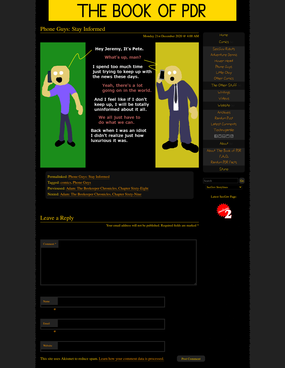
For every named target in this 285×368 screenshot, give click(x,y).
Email (49, 324)
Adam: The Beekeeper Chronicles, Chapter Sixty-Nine (100, 193)
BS (220, 136)
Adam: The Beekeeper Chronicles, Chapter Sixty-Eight (107, 188)
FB (216, 136)
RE (228, 136)
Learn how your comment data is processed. (131, 358)
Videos (224, 98)
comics (66, 182)
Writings (224, 92)
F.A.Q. (223, 156)
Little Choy (224, 72)
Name (49, 302)
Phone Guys (82, 182)
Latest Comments (224, 124)
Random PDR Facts (224, 162)
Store (223, 169)
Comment (49, 244)
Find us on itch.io (224, 136)
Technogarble (224, 130)
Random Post (224, 118)
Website (47, 345)
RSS (231, 136)
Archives (224, 112)
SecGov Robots (224, 49)
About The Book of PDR (224, 150)
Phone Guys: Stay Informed (89, 176)
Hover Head (224, 61)
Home (224, 35)
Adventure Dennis (224, 55)
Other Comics (224, 78)
